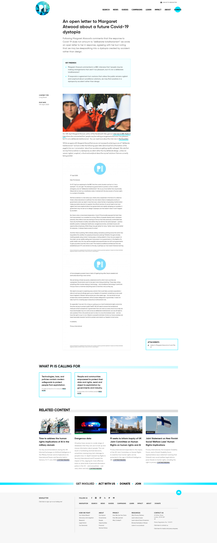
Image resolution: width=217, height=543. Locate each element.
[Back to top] (178, 492)
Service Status (103, 528)
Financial (101, 525)
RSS (105, 498)
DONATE (158, 503)
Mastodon (100, 498)
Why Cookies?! (117, 520)
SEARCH (94, 503)
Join (138, 483)
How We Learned (118, 518)
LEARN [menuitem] (148, 9)
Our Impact (102, 515)
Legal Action (82, 523)
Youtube (114, 498)
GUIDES (111, 503)
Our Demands (83, 525)
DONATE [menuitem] (177, 9)
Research (82, 520)
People (101, 520)
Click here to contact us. (161, 525)
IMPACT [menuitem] (158, 9)
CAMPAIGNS (121, 503)
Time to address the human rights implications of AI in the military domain (54, 441)
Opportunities (103, 523)
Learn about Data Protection (140, 520)
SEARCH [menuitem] (106, 9)
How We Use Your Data (119, 515)
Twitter (109, 498)
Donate (125, 483)
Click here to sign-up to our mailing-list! (50, 501)
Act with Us (106, 483)
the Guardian (123, 139)
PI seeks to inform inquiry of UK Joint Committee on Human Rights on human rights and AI (125, 441)
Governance (102, 518)
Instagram (96, 498)
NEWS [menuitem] (115, 9)
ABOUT (148, 503)
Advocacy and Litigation (86, 518)
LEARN (131, 503)
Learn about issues (137, 518)
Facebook (91, 498)
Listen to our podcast (138, 525)
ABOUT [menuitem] (168, 9)
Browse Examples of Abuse (139, 523)
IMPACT (140, 503)
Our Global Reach (84, 515)
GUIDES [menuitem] (125, 9)
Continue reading (63, 460)
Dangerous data (83, 438)
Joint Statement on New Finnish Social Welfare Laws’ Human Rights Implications (162, 441)
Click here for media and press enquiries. (166, 528)
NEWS (103, 503)
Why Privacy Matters (138, 515)
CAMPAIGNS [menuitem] (137, 9)
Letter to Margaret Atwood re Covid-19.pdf (162, 346)
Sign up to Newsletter (170, 2)
